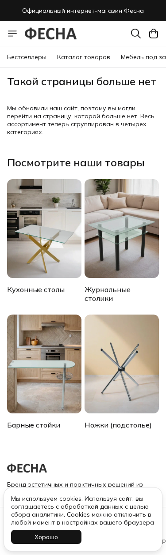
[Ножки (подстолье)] (122, 364)
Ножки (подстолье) (118, 424)
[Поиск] (136, 33)
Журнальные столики (108, 294)
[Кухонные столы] (44, 228)
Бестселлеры (26, 57)
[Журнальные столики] (122, 228)
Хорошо (46, 537)
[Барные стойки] (44, 364)
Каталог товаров (83, 57)
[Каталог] (12, 33)
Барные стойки (33, 424)
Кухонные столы (36, 289)
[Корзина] (153, 33)
